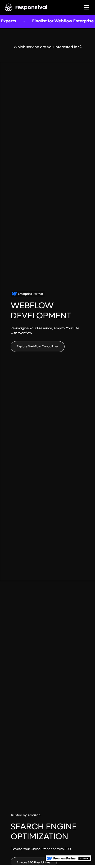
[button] (85, 7)
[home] (26, 7)
